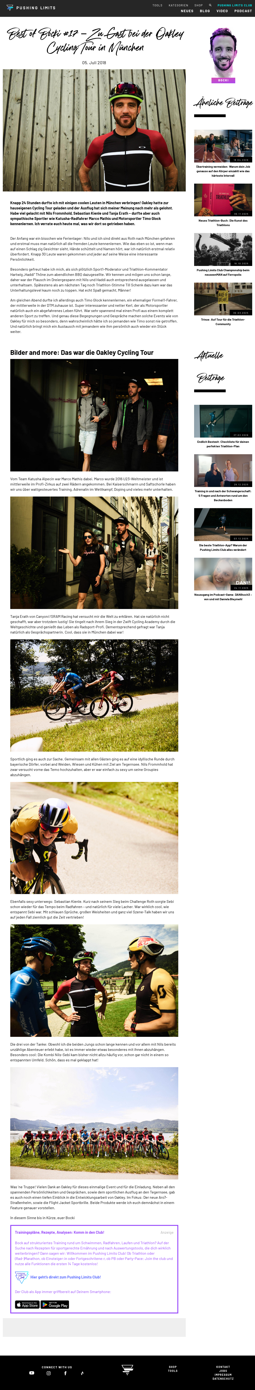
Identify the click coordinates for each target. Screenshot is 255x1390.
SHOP (199, 5)
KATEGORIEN (178, 5)
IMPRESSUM (223, 1374)
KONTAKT (223, 1366)
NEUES (187, 11)
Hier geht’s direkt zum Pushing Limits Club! (65, 1277)
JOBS (223, 1370)
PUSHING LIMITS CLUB (235, 5)
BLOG (205, 11)
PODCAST (243, 11)
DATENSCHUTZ (223, 1378)
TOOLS (158, 5)
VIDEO (222, 11)
